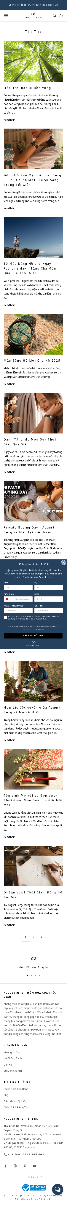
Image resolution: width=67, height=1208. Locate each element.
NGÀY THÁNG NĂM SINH (14, 606)
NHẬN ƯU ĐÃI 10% (33, 635)
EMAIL (37, 594)
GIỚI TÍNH (38, 606)
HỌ (35, 582)
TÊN (6, 582)
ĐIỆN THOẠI (9, 594)
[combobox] (8, 598)
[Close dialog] (63, 562)
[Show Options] (60, 610)
